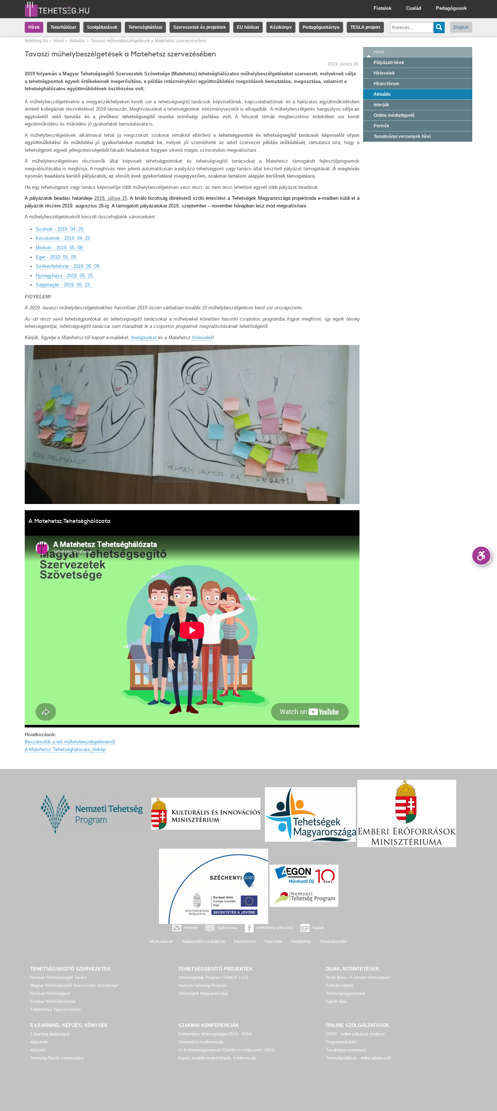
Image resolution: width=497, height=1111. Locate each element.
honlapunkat (144, 337)
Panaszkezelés (333, 941)
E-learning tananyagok (50, 1034)
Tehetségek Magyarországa (203, 993)
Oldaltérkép (301, 941)
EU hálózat (248, 27)
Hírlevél (191, 927)
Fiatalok (382, 8)
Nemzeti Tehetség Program (202, 985)
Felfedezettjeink (340, 985)
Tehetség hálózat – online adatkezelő (358, 1058)
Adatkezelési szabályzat (203, 941)
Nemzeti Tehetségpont (50, 993)
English (461, 27)
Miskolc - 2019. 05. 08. (60, 247)
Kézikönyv (281, 27)
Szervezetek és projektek (199, 27)
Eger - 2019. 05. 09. (56, 257)
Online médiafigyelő (394, 115)
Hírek (34, 27)
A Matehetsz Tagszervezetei (55, 1009)
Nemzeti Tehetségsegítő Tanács (58, 977)
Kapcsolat (273, 941)
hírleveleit (202, 337)
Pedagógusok (451, 8)
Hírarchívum (386, 83)
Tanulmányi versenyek (346, 1050)
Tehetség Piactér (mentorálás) (57, 1058)
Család (413, 8)
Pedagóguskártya (321, 27)
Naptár (318, 927)
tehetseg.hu (36, 40)
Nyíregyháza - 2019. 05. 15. (66, 275)
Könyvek (38, 1050)
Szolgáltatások (102, 27)
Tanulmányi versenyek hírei (402, 136)
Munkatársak (161, 941)
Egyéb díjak (336, 1001)
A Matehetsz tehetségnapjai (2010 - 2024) (215, 1034)
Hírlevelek (384, 73)
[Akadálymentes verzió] (481, 556)
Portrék (381, 125)
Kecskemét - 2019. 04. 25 (63, 238)
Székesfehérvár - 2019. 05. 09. (68, 266)
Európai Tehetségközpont (52, 1001)
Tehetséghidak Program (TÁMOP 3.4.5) (213, 977)
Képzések (39, 1042)
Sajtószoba (227, 927)
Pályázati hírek (389, 62)
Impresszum (245, 941)
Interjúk (381, 104)
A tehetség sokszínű (275, 927)
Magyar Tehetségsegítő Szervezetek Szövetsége (74, 985)
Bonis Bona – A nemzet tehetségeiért (358, 977)
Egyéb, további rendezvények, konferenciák (217, 1058)
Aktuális (77, 40)
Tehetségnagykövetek (345, 993)
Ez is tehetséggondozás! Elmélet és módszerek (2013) (226, 1050)
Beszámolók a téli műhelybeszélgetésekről (70, 742)
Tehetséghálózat (145, 27)
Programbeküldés (341, 1042)
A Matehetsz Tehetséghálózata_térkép (65, 749)
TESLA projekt (365, 27)
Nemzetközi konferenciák (200, 1042)
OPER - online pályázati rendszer (355, 1034)
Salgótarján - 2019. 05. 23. (64, 284)
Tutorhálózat (63, 27)
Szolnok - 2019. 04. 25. (60, 229)
